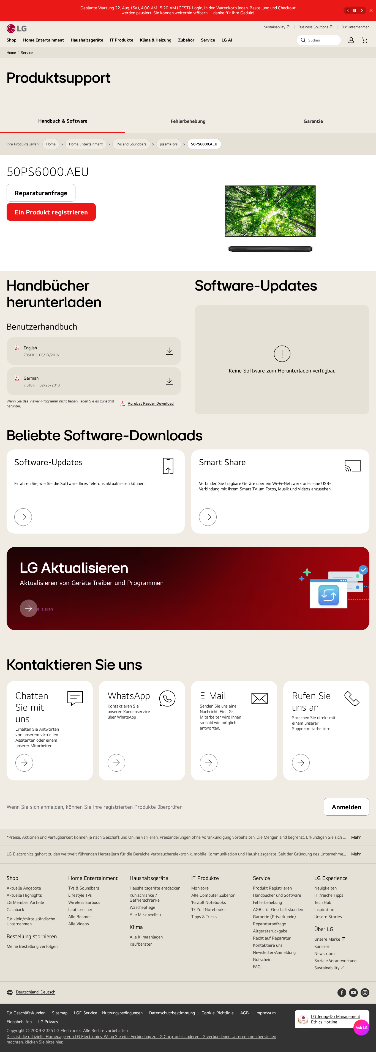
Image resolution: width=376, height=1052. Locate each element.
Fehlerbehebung (267, 902)
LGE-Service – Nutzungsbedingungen (108, 1012)
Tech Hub (322, 902)
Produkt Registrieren (272, 888)
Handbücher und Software (277, 895)
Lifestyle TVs (80, 895)
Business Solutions (313, 27)
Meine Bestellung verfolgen (32, 946)
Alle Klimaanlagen (146, 937)
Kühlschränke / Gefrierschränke (145, 898)
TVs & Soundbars (83, 888)
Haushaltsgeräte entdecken (155, 888)
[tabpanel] (188, 381)
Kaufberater (141, 944)
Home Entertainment (43, 40)
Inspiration (324, 909)
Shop (12, 40)
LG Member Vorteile (25, 902)
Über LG (323, 929)
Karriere (321, 946)
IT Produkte (121, 40)
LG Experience (331, 878)
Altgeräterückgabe (270, 931)
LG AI (227, 40)
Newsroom (324, 953)
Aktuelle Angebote (24, 888)
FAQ (257, 966)
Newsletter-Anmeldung (274, 952)
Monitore (200, 888)
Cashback (15, 909)
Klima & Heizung (155, 40)
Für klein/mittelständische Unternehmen (31, 921)
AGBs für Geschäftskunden (278, 909)
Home (11, 52)
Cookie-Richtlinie (217, 1012)
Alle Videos (78, 923)
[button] (319, 40)
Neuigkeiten (325, 888)
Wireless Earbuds (84, 902)
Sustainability (274, 27)
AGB (244, 1012)
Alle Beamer (79, 916)
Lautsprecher (80, 909)
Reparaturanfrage (269, 923)
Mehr (356, 837)
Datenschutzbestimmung (172, 1012)
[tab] (62, 122)
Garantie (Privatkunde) (274, 916)
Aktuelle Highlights (24, 895)
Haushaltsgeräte (87, 40)
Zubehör (186, 40)
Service (208, 40)
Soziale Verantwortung (335, 960)
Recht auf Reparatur (272, 938)
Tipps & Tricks (204, 916)
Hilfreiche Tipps (328, 895)
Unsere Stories (328, 916)
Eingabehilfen (19, 1021)
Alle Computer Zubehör (213, 895)
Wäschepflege (142, 907)
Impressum (265, 1012)
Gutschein (262, 959)
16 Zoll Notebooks (208, 902)
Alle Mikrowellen (145, 914)
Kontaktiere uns (267, 945)
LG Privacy (48, 1021)
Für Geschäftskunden (26, 1012)
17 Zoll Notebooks (208, 909)
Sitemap (59, 1012)
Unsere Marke (327, 939)
